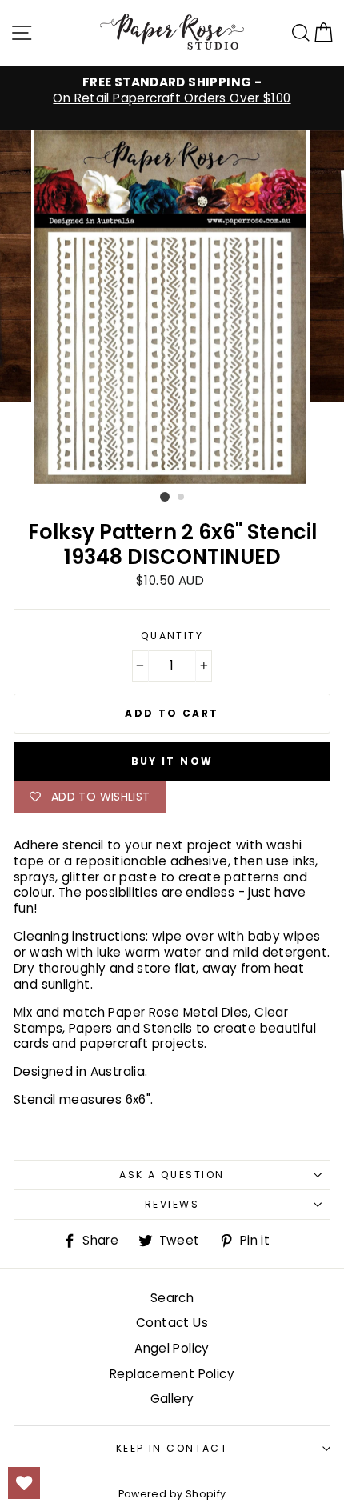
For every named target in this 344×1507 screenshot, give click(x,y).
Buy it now (172, 761)
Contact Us (172, 1322)
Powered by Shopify (172, 1494)
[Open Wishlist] (24, 1483)
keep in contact (172, 1448)
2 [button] (182, 498)
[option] (172, 90)
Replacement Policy (172, 1373)
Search (172, 1297)
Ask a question (171, 1174)
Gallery (172, 1398)
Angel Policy (172, 1348)
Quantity (172, 636)
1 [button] (165, 497)
